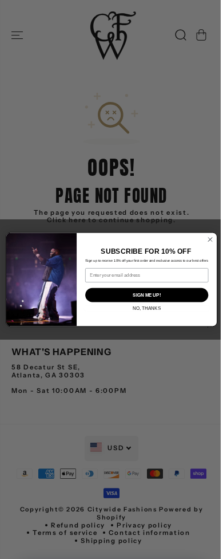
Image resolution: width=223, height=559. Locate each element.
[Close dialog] (210, 240)
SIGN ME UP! (147, 295)
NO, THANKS (147, 308)
